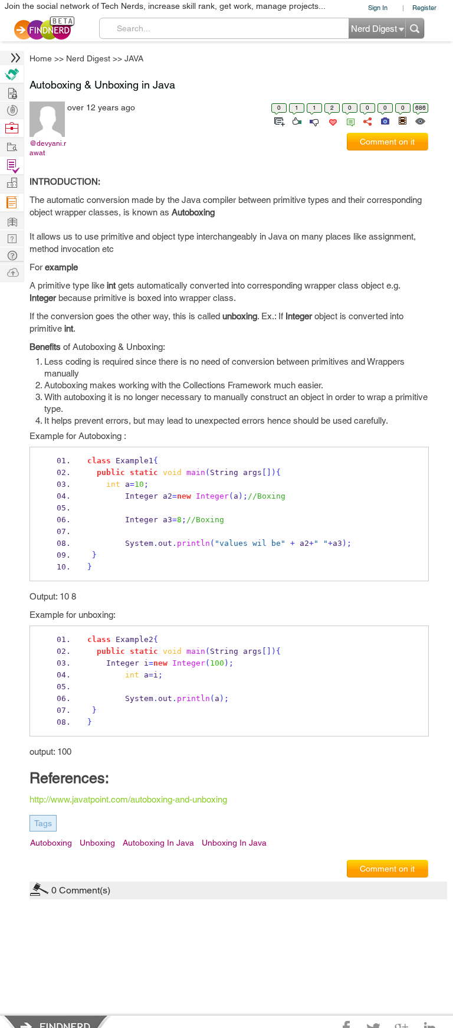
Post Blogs (12, 271)
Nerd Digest (88, 58)
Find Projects (12, 146)
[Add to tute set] (278, 120)
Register (424, 7)
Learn (12, 203)
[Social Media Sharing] (366, 120)
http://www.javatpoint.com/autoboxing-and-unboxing (128, 799)
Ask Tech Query (12, 254)
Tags (43, 823)
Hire (12, 74)
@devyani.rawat (47, 148)
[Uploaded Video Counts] (402, 120)
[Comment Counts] (349, 120)
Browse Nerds (12, 109)
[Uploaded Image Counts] (384, 120)
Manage (12, 165)
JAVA (133, 58)
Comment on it (387, 141)
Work (12, 128)
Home (40, 58)
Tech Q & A (12, 237)
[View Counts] (419, 120)
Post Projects (12, 91)
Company (12, 183)
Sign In (378, 7)
